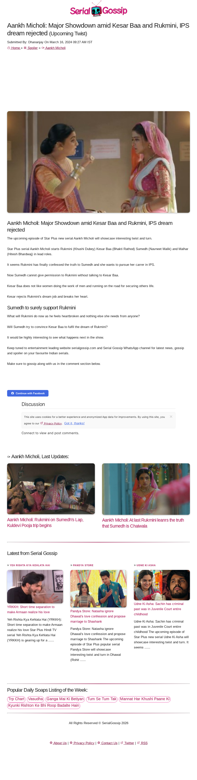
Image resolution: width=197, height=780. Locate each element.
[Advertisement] (98, 82)
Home (15, 48)
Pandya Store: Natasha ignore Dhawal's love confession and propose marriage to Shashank (97, 616)
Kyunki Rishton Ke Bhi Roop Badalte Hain (43, 705)
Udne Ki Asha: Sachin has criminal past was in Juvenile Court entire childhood (159, 609)
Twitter (129, 743)
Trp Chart (16, 699)
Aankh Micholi (55, 48)
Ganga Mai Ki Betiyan (65, 699)
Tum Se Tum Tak (101, 699)
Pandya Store (83, 565)
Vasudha (35, 699)
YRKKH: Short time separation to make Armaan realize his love (30, 609)
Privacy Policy (52, 423)
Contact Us (109, 743)
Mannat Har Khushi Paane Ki (144, 699)
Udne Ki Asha (146, 565)
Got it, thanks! (74, 423)
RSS (144, 743)
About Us (60, 743)
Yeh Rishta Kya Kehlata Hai (30, 565)
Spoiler (32, 48)
